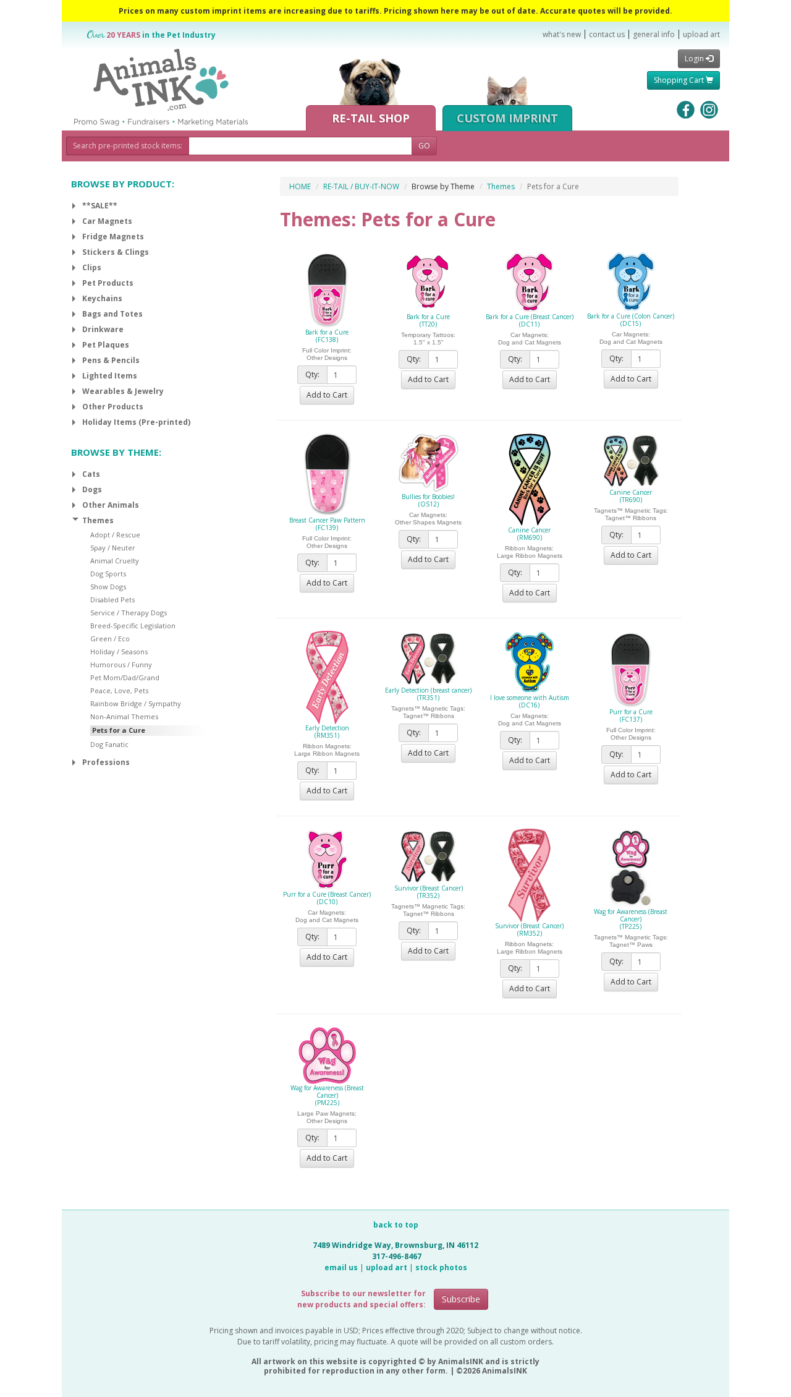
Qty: (312, 374)
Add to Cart (327, 395)
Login (695, 58)
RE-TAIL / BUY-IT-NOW (361, 186)
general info (654, 34)
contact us (607, 34)
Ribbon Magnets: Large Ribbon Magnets (529, 552)
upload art (701, 34)
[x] (73, 206)
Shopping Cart (680, 80)
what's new (562, 34)
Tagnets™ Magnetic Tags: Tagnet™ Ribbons (631, 514)
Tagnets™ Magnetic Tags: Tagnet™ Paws (631, 941)
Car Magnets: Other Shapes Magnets (428, 518)
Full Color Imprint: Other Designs (327, 354)
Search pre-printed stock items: (127, 145)
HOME (300, 186)
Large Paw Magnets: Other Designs (327, 1117)
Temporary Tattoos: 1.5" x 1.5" (428, 338)
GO (424, 145)
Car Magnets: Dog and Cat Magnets (529, 338)
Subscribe (461, 1299)
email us (341, 1267)
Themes (501, 186)
